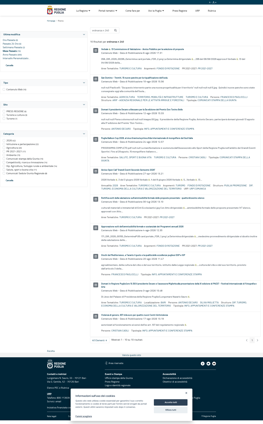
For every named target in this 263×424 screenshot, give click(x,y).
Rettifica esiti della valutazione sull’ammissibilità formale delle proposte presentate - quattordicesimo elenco (152, 198)
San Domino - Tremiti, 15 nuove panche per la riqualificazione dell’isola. (134, 78)
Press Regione (112, 381)
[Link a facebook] (203, 363)
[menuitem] (133, 10)
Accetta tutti (171, 402)
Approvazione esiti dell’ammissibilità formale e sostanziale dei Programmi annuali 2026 (142, 227)
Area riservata (116, 363)
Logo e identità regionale (117, 385)
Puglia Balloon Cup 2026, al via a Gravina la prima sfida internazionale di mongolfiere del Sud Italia (147, 138)
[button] (83, 10)
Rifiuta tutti (170, 410)
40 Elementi (100, 341)
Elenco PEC (53, 387)
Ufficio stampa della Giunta (119, 378)
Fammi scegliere (83, 416)
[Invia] (115, 30)
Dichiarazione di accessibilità (177, 378)
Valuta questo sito (131, 355)
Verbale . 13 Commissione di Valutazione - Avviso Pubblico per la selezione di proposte (142, 49)
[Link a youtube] (214, 363)
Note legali (51, 416)
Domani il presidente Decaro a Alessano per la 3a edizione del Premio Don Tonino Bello (142, 110)
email (58, 401)
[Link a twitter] (208, 363)
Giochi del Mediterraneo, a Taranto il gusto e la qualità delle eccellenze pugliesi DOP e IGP (143, 255)
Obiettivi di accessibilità (175, 381)
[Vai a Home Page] (56, 10)
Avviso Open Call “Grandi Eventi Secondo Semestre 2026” (128, 170)
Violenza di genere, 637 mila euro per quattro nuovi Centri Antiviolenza (134, 315)
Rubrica (65, 387)
